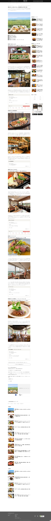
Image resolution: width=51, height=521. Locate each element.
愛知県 (34, 99)
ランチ (15, 403)
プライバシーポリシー (17, 517)
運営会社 (16, 515)
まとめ (18, 403)
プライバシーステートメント (18, 518)
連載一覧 (9, 515)
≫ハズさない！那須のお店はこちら (19, 364)
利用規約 (16, 516)
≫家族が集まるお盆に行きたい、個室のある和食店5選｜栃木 (15, 368)
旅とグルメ (22, 403)
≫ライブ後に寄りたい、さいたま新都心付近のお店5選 (14, 370)
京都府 (40, 99)
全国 (34, 96)
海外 (40, 96)
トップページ (9, 514)
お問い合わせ (16, 514)
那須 (9, 403)
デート (11, 403)
